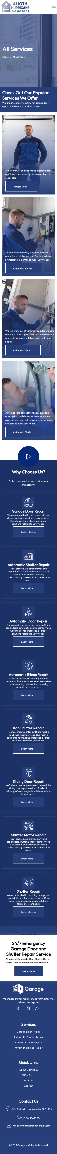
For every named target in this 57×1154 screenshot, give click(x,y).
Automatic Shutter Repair (28, 1037)
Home (5, 56)
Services (29, 1080)
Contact (28, 1085)
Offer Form (28, 1075)
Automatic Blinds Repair (28, 1047)
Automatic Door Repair (28, 1042)
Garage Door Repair (28, 1031)
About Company (28, 1069)
